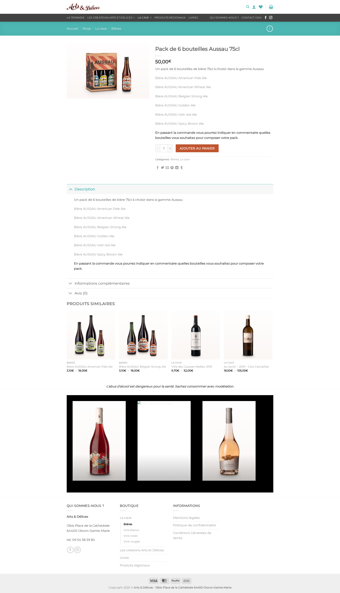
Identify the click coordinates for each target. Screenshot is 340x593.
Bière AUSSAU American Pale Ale (181, 78)
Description (85, 189)
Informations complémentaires (102, 283)
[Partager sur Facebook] (157, 168)
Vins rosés (131, 536)
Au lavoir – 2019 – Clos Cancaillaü (246, 366)
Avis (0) (81, 293)
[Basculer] (70, 189)
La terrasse (76, 17)
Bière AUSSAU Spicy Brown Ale (179, 123)
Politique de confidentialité (194, 525)
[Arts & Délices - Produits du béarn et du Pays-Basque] (83, 7)
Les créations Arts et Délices (109, 17)
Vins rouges (132, 541)
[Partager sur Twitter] (162, 168)
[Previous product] (270, 29)
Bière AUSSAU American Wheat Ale (183, 87)
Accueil (72, 28)
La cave (143, 17)
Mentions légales (186, 518)
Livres (193, 17)
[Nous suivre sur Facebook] (265, 17)
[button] (247, 7)
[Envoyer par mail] (167, 168)
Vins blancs (131, 530)
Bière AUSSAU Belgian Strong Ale (181, 96)
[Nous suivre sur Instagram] (270, 17)
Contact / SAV (251, 17)
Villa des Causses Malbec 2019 (191, 366)
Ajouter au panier (197, 148)
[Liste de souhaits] (261, 7)
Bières (116, 28)
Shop (87, 28)
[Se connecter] (254, 7)
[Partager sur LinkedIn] (176, 168)
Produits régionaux (170, 17)
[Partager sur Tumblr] (181, 168)
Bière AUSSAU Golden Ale (175, 105)
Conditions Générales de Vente (192, 535)
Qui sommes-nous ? (224, 17)
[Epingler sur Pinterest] (172, 168)
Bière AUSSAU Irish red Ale (176, 114)
